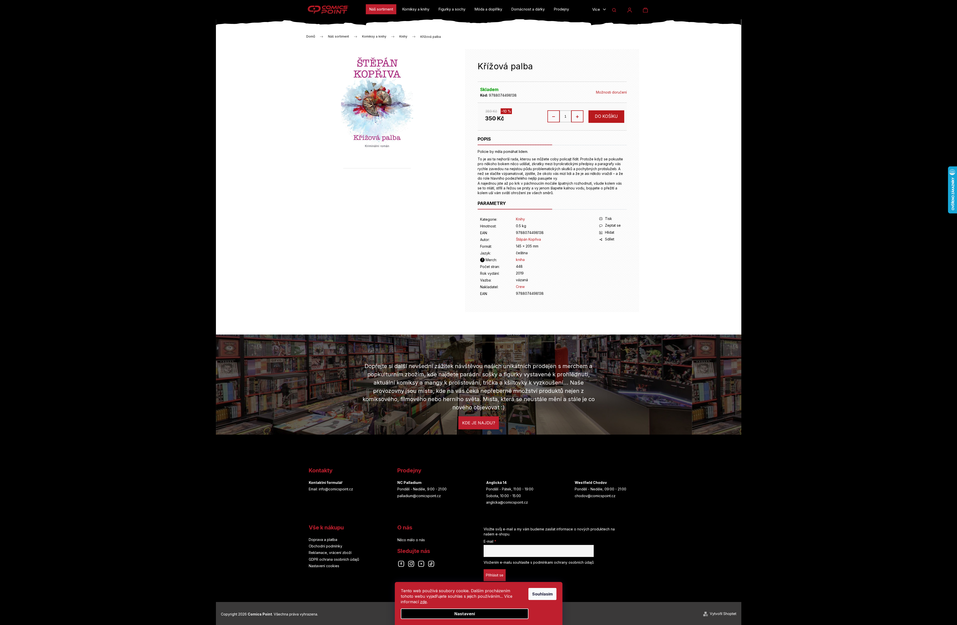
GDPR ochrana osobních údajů (334, 559)
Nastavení (464, 613)
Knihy (520, 219)
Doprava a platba (323, 539)
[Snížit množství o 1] (553, 116)
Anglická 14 (496, 482)
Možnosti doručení (611, 92)
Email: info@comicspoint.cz (331, 489)
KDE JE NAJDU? (478, 422)
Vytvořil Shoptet (723, 613)
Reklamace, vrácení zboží (330, 552)
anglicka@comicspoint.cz (507, 502)
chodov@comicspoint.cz (595, 496)
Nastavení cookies (324, 566)
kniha (520, 259)
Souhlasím (542, 593)
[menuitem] (381, 9)
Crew (520, 286)
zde (423, 601)
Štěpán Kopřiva (528, 239)
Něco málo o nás (411, 540)
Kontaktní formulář (326, 482)
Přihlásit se (494, 575)
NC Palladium (409, 482)
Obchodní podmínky (325, 546)
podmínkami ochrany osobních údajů (563, 562)
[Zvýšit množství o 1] (577, 116)
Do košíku (606, 116)
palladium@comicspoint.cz (419, 496)
